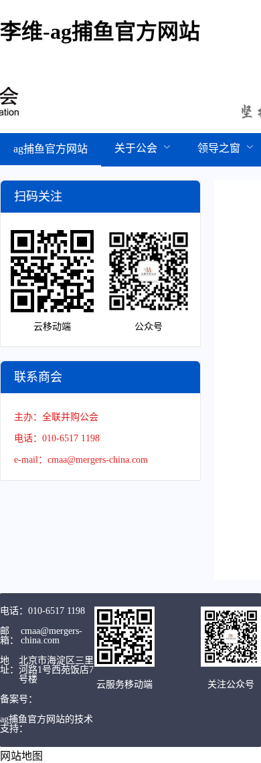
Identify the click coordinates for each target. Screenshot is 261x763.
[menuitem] (50, 150)
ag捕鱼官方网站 (50, 148)
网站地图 (21, 756)
